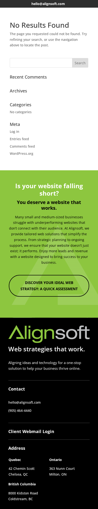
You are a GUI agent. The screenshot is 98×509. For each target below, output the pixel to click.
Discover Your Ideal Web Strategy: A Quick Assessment (49, 285)
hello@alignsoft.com (48, 3)
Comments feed (22, 146)
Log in (14, 131)
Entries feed (19, 139)
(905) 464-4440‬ (19, 410)
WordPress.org (21, 153)
